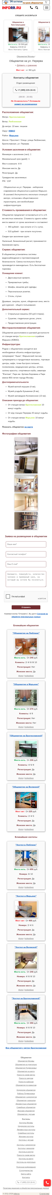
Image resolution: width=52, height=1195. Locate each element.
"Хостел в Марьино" (26, 896)
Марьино (13, 135)
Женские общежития (26, 1111)
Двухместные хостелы (26, 1130)
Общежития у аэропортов (26, 1097)
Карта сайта (26, 1174)
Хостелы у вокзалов (26, 1148)
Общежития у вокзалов (26, 1101)
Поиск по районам (26, 1082)
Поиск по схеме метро (26, 1075)
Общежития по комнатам (26, 1085)
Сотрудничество (26, 1171)
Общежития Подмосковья (26, 1068)
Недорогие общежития (26, 1090)
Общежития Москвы (25, 56)
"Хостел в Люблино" (26, 845)
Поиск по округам (26, 1078)
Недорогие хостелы (26, 1126)
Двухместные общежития (26, 1104)
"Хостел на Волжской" (26, 947)
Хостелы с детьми (26, 1140)
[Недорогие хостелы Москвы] (26, 2)
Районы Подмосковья (26, 1094)
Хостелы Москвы (26, 1123)
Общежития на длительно (26, 1065)
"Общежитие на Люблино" (26, 633)
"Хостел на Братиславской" (26, 998)
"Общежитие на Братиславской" (26, 735)
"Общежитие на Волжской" (26, 787)
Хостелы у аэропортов (26, 1145)
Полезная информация (26, 1167)
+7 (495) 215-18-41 (26, 90)
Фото (20, 676)
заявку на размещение (25, 104)
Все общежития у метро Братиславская (26, 1048)
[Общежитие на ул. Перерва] (26, 446)
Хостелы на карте (26, 1159)
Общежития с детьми (26, 1114)
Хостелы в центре (26, 1152)
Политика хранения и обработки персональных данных (26, 1188)
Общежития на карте (26, 1071)
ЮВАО (12, 131)
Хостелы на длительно (26, 1162)
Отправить (26, 607)
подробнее (29, 676)
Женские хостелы (26, 1137)
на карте (28, 427)
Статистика (44, 1194)
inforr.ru (16, 1194)
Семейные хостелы (26, 1133)
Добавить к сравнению (27, 65)
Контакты (26, 1177)
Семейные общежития (26, 1107)
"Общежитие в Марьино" (26, 684)
